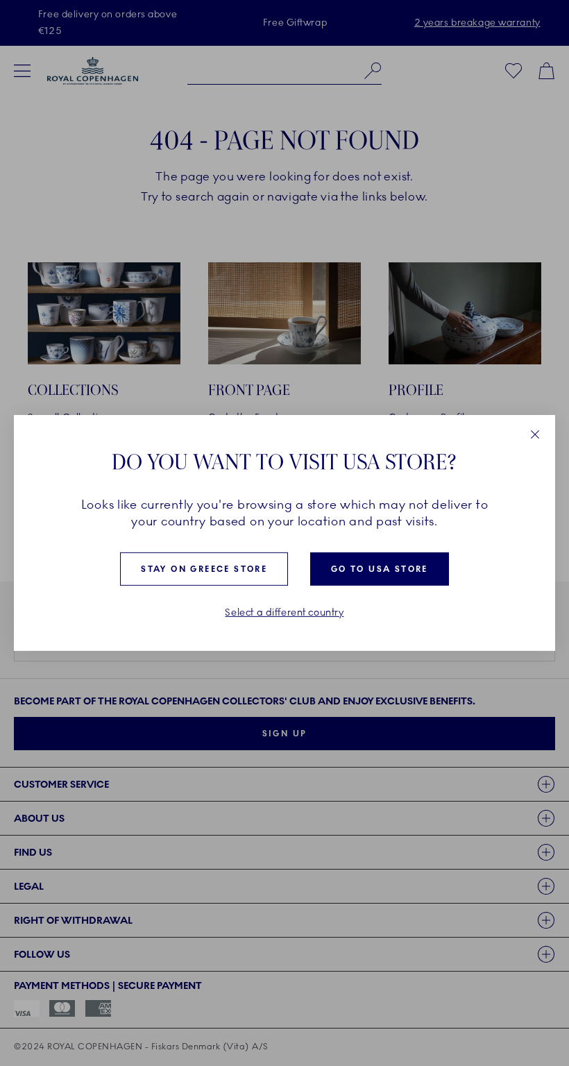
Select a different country (284, 613)
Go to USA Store (379, 569)
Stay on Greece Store (204, 569)
